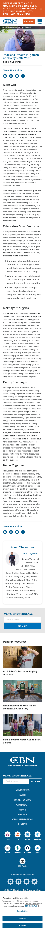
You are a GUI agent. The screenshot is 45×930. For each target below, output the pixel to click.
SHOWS (22, 814)
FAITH (22, 795)
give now (28, 21)
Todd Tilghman (12, 62)
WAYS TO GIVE (22, 800)
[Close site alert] (41, 8)
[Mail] (17, 76)
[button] (38, 21)
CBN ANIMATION (22, 819)
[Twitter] (11, 76)
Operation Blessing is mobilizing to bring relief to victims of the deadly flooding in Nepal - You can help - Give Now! (20, 9)
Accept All (22, 925)
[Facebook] (5, 76)
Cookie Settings (22, 911)
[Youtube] (11, 882)
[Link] (23, 76)
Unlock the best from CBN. (19, 613)
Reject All (22, 918)
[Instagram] (27, 882)
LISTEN (22, 824)
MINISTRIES (23, 790)
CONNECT (22, 805)
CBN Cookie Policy (31, 906)
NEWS (22, 810)
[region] (22, 910)
